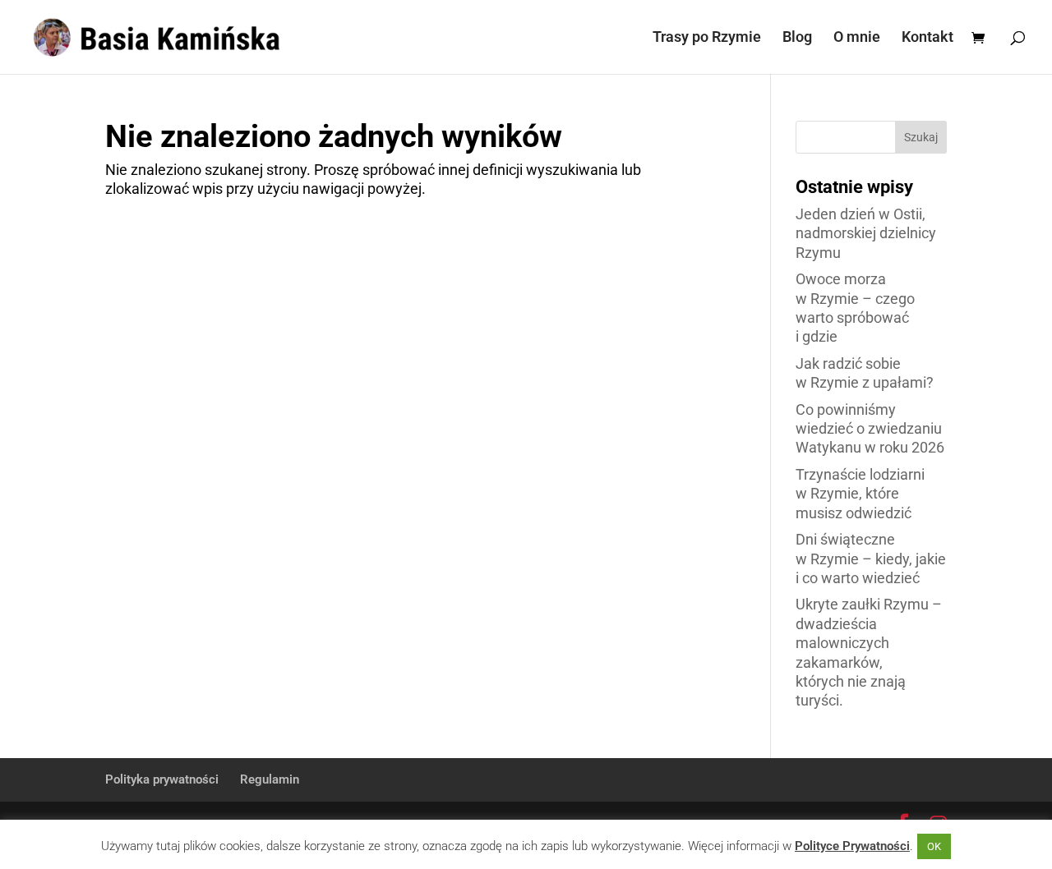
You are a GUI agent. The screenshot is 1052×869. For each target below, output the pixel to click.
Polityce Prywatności (852, 846)
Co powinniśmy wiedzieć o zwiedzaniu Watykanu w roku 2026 (870, 429)
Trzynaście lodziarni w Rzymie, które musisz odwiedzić (860, 494)
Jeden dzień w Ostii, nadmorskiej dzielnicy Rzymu (866, 233)
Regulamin (269, 779)
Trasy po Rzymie (707, 38)
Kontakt (927, 38)
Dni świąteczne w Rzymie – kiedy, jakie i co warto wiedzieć (871, 558)
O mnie (856, 38)
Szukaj (921, 137)
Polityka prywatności (162, 779)
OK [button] (934, 846)
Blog (797, 38)
